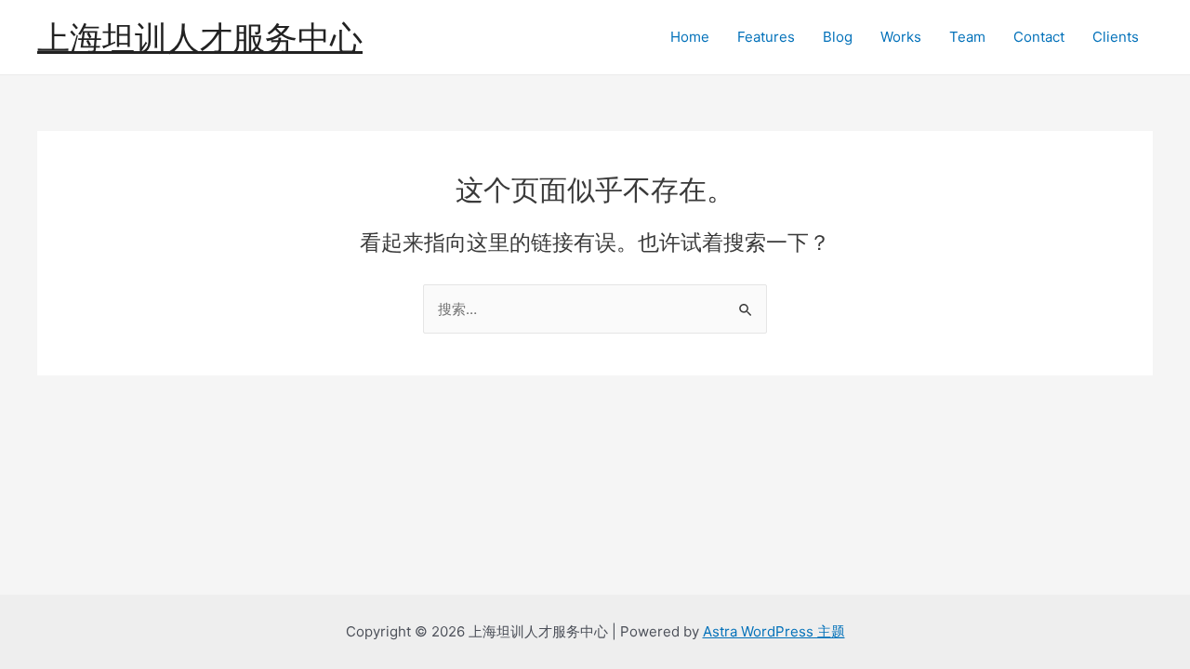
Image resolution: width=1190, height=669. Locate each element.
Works (900, 37)
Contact (1038, 37)
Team (967, 37)
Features (766, 37)
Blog (838, 37)
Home (689, 37)
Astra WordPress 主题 (774, 631)
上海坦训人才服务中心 (200, 37)
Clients (1115, 37)
